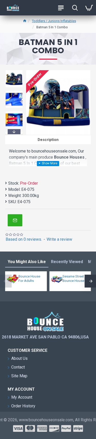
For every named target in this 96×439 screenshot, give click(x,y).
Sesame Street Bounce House (73, 278)
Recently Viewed (67, 261)
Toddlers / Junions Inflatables (54, 21)
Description (48, 139)
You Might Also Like (27, 261)
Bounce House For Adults (29, 278)
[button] (14, 71)
